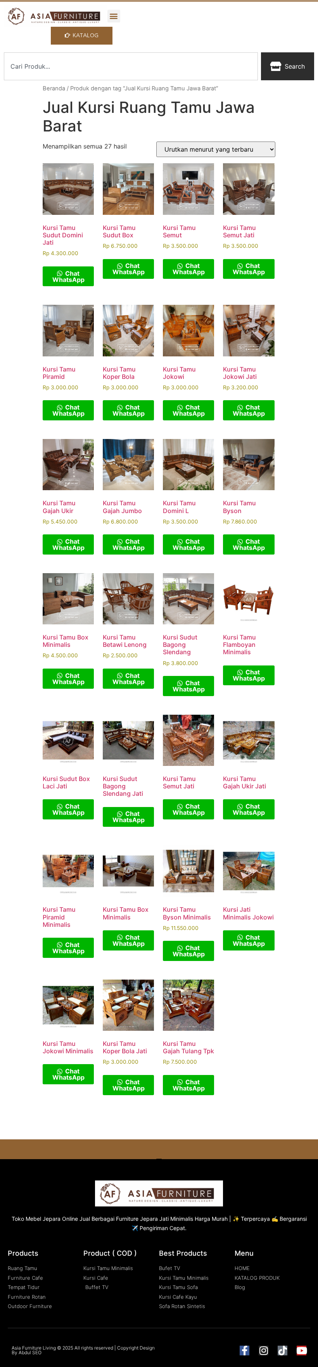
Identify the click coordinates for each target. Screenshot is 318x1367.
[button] (113, 16)
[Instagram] (263, 1350)
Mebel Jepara (43, 1218)
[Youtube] (301, 1350)
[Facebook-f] (244, 1350)
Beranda (54, 88)
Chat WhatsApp (68, 276)
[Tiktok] (282, 1350)
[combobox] (131, 66)
